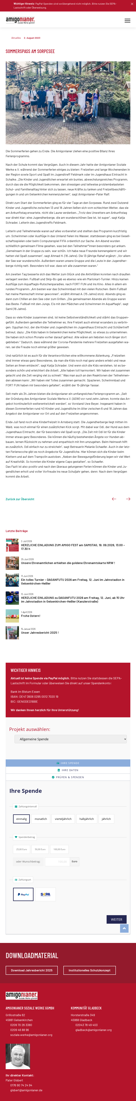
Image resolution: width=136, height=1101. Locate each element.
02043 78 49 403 (86, 1025)
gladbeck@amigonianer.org (93, 1030)
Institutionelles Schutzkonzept (89, 970)
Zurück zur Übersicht (20, 499)
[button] (132, 4)
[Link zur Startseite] (22, 20)
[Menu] (127, 20)
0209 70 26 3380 (21, 1025)
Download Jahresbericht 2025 (31, 970)
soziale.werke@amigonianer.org (31, 1035)
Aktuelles (16, 37)
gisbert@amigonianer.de (26, 1090)
